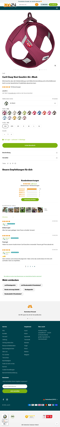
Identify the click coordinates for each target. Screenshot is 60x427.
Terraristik (27, 339)
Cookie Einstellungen (8, 369)
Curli (3, 73)
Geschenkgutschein (8, 348)
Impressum (32, 424)
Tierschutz (5, 357)
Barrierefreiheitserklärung (9, 372)
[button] (6, 87)
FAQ (3, 330)
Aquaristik (27, 336)
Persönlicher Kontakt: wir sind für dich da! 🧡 (30, 1)
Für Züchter (5, 354)
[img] (6, 221)
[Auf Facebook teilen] (8, 163)
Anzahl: (4, 131)
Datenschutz (26, 424)
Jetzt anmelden (14, 391)
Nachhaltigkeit (6, 360)
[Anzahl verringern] (4, 134)
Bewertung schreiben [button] (30, 199)
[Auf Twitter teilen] (10, 163)
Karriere (4, 366)
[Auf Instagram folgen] (7, 400)
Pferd (25, 348)
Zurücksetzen (33, 4)
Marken (26, 351)
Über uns (5, 351)
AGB (22, 424)
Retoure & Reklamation (9, 345)
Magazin (26, 354)
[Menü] (7, 415)
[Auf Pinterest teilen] (13, 163)
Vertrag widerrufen (7, 342)
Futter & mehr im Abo (8, 363)
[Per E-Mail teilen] (15, 163)
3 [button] (30, 266)
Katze (26, 333)
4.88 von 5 (34, 183)
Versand (4, 336)
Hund (25, 330)
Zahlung (4, 339)
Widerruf (37, 424)
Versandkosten (12, 93)
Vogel (26, 345)
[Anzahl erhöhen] (11, 134)
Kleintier (26, 342)
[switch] (4, 424)
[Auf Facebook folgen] (3, 400)
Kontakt (4, 333)
